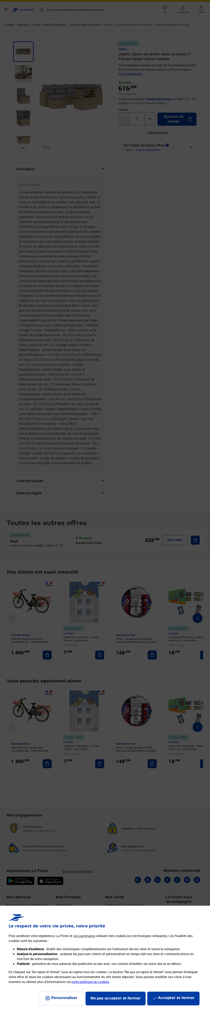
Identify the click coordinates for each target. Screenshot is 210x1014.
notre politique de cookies (90, 982)
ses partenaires (84, 936)
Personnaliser (64, 998)
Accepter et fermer (176, 998)
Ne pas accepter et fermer (115, 998)
